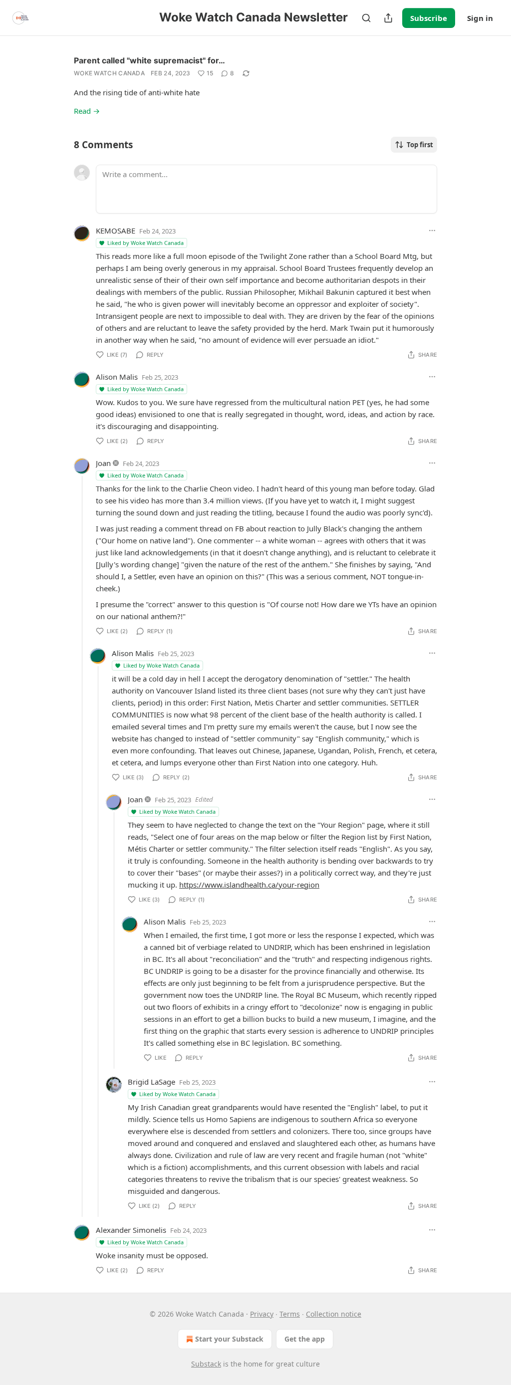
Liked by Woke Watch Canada (145, 242)
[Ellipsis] (432, 230)
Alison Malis (117, 377)
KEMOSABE (115, 230)
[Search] (366, 18)
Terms (289, 1314)
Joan (103, 463)
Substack (206, 1364)
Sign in (480, 18)
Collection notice (333, 1314)
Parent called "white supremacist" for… (149, 60)
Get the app (304, 1339)
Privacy (261, 1314)
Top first (420, 144)
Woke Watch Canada (109, 73)
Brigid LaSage (151, 1082)
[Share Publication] (388, 18)
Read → (87, 111)
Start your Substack (229, 1339)
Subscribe (428, 18)
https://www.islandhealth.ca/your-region (249, 885)
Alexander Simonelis (131, 1230)
